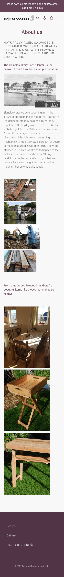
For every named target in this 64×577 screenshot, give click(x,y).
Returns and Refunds (20, 544)
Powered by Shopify (40, 566)
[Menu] (58, 17)
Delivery (12, 535)
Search (11, 526)
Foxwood (26, 566)
